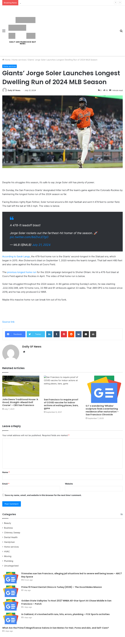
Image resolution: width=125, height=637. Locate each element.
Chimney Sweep (12, 532)
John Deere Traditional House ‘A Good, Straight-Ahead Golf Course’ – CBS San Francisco (20, 402)
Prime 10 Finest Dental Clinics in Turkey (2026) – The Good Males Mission (61, 587)
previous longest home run (21, 272)
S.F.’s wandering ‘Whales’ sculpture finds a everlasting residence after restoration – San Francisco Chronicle (102, 410)
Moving (7, 556)
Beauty (7, 523)
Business (8, 528)
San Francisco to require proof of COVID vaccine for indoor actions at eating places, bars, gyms (61, 404)
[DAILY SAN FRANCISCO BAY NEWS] (22, 30)
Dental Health (11, 537)
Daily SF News (14, 90)
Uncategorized (11, 565)
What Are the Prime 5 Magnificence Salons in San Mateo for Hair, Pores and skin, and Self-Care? (55, 627)
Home (7, 59)
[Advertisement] (77, 28)
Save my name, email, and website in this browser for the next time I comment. (43, 495)
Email (5, 483)
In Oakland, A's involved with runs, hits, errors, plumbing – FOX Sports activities (65, 614)
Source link (8, 321)
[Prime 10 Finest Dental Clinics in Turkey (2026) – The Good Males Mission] (10, 591)
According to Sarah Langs (16, 256)
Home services (19, 59)
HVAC (7, 551)
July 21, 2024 (41, 245)
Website (69, 483)
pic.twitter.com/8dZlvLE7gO (29, 237)
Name (6, 472)
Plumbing (8, 561)
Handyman (9, 542)
